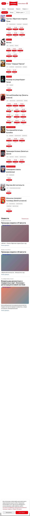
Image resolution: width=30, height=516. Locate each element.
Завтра (11, 12)
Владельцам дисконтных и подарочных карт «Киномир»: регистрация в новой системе (13, 283)
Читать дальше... (5, 245)
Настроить (9, 512)
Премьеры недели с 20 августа (13, 252)
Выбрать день (19, 12)
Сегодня (4, 12)
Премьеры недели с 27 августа (13, 223)
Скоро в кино (26, 9)
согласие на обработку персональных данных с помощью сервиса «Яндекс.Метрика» (15, 508)
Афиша (4, 9)
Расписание (11, 9)
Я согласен (22, 512)
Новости (18, 9)
